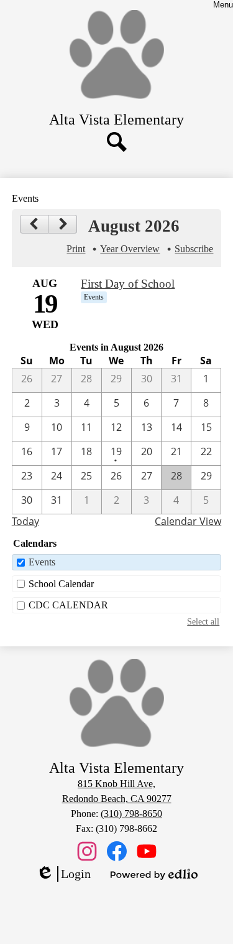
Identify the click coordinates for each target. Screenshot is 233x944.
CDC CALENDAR (68, 605)
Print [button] (75, 248)
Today (25, 521)
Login (63, 874)
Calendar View (188, 521)
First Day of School (128, 283)
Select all (203, 621)
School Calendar (61, 583)
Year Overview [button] (130, 248)
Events (42, 562)
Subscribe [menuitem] (194, 248)
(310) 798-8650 (131, 813)
